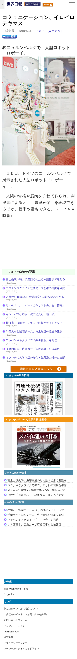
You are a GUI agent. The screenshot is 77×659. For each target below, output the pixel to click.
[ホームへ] (24, 5)
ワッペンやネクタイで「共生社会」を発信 (31, 340)
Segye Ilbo (9, 594)
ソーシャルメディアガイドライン (21, 648)
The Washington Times (16, 588)
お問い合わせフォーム (15, 620)
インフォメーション (14, 626)
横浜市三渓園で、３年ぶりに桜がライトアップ (35, 322)
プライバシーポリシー (15, 642)
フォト (40, 30)
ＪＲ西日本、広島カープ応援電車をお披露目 (33, 348)
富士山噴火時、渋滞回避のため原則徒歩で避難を (35, 279)
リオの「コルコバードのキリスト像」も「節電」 (35, 305)
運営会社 (8, 637)
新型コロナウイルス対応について (21, 608)
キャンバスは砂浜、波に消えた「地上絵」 (31, 314)
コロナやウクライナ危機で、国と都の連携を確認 (35, 288)
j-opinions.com (11, 631)
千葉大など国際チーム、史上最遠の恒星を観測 (34, 331)
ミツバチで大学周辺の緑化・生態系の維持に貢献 (35, 357)
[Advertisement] (38, 246)
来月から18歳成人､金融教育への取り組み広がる (35, 296)
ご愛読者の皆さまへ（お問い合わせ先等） (26, 614)
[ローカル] (55, 30)
